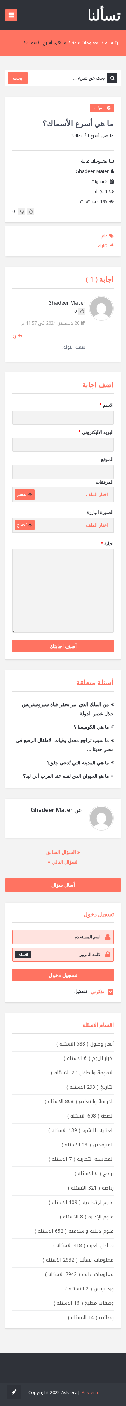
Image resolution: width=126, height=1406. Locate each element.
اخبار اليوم (89, 1058)
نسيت (23, 954)
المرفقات (105, 482)
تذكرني (97, 991)
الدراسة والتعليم (79, 1101)
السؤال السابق (61, 852)
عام (104, 236)
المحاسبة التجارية (81, 1159)
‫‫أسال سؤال (63, 884)
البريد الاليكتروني (96, 432)
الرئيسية (113, 42)
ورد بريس (89, 1289)
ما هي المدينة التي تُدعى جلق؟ (78, 762)
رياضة (91, 1188)
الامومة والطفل (82, 1073)
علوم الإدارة (87, 1217)
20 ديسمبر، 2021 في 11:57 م (50, 323)
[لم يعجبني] (21, 211)
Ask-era (90, 1392)
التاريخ (90, 1087)
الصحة (90, 1116)
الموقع (107, 459)
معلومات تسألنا (78, 1260)
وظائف (91, 1317)
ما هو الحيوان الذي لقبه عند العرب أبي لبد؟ (66, 776)
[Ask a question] (14, 1392)
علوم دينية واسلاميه (74, 1231)
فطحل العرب (83, 1245)
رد (14, 336)
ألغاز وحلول (85, 1044)
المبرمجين (88, 1145)
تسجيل (80, 991)
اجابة (101, 191)
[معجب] (30, 211)
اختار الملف (97, 494)
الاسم (106, 405)
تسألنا (104, 15)
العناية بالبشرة (81, 1130)
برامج (94, 1173)
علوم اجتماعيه (81, 1202)
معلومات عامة (85, 42)
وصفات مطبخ (84, 1303)
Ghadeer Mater (92, 171)
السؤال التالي (64, 861)
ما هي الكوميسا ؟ (91, 726)
